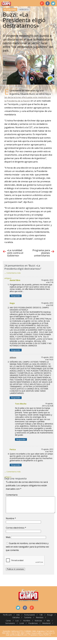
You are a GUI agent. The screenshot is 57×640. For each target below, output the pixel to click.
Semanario (10, 623)
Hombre (26, 620)
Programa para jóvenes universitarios (41, 253)
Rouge (50, 615)
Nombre (11, 518)
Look (21, 623)
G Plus (42, 3)
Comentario (12, 494)
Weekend (46, 623)
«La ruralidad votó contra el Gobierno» (15, 253)
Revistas (39, 617)
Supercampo (6, 3)
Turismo (27, 617)
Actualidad (10, 9)
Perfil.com (7, 615)
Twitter (53, 3)
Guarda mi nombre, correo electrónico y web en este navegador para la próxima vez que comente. (27, 547)
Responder (15, 296)
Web (8, 537)
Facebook (47, 3)
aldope (13, 357)
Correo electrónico (16, 527)
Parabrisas (33, 623)
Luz (17, 620)
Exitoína (15, 617)
